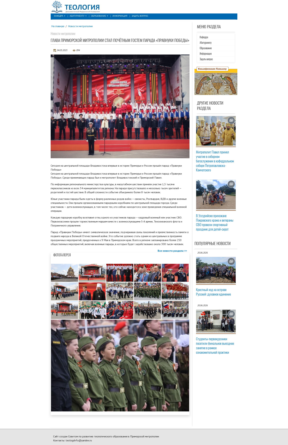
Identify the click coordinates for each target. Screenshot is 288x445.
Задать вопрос (140, 16)
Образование (98, 16)
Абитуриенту (77, 16)
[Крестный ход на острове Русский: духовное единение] (216, 270)
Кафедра (58, 16)
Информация (119, 16)
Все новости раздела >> (172, 250)
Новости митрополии (80, 26)
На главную (57, 26)
